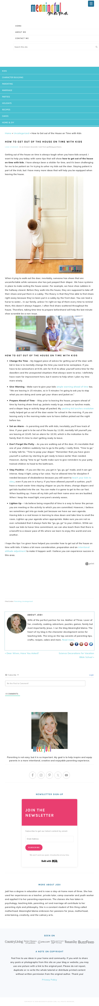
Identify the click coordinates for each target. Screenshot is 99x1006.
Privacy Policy (49, 979)
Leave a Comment (11, 147)
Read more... (68, 639)
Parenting (17, 601)
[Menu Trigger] (91, 4)
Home (8, 133)
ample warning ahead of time (72, 386)
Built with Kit (50, 861)
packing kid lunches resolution (78, 408)
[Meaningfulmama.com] (49, 16)
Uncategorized (21, 133)
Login (91, 675)
